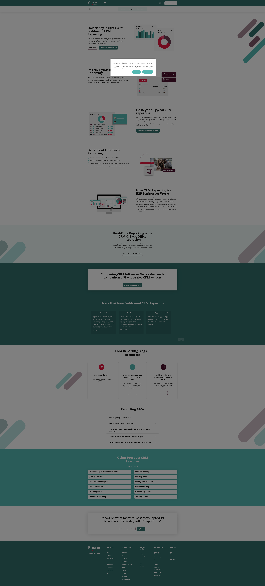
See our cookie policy (146, 68)
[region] (133, 67)
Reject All (136, 72)
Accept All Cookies (148, 72)
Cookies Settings (117, 71)
